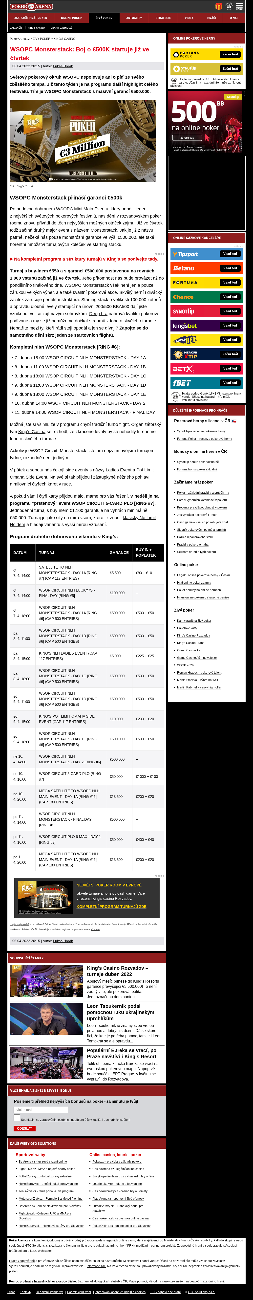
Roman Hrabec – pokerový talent (199, 672)
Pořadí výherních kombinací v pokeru (202, 500)
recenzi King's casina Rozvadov (105, 898)
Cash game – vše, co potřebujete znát (202, 522)
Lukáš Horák (63, 66)
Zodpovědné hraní (189, 1245)
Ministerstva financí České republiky (188, 1240)
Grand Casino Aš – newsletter (197, 658)
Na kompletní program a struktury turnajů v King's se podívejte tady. (86, 259)
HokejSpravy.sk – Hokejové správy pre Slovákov (51, 1226)
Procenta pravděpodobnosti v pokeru (202, 507)
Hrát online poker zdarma (194, 582)
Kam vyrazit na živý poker (194, 620)
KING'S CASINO (36, 27)
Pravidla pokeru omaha (193, 544)
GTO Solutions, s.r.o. (201, 1292)
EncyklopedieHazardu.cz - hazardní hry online (123, 1176)
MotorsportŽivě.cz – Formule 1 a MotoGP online (51, 1198)
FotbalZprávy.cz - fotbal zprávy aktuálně (45, 1176)
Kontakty (25, 1292)
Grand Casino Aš (61, 27)
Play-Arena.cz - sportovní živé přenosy (118, 1198)
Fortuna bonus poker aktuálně (197, 469)
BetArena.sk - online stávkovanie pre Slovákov (50, 1206)
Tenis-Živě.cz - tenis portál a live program (46, 1191)
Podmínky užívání (79, 1292)
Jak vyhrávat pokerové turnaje (197, 515)
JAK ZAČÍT (16, 27)
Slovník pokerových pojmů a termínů (201, 529)
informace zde (96, 1266)
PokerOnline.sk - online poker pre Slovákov (121, 1226)
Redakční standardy (49, 1292)
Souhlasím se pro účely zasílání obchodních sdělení (75, 1120)
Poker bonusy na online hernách (199, 590)
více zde (95, 929)
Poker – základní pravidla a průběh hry (203, 492)
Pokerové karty (187, 628)
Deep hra (98, 313)
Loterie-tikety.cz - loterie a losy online (117, 1184)
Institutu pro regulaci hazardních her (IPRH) (106, 1245)
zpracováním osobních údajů (59, 1120)
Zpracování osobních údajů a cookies (120, 1292)
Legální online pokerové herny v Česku (203, 575)
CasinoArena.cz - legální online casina (118, 1169)
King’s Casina (31, 431)
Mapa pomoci (138, 1281)
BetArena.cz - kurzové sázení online (43, 1161)
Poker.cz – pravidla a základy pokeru (117, 1161)
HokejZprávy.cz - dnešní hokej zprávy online (48, 1184)
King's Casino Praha (191, 643)
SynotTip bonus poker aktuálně (198, 462)
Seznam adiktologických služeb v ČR (102, 1281)
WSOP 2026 (185, 665)
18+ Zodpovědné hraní (165, 1292)
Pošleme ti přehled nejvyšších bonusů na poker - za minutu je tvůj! (76, 1101)
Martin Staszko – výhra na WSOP (199, 680)
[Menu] (239, 6)
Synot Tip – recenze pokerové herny (201, 431)
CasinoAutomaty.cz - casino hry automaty (120, 1191)
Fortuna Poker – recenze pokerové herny (204, 439)
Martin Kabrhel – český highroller (199, 687)
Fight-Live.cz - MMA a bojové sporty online (47, 1169)
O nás (11, 1292)
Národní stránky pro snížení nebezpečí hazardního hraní (186, 1281)
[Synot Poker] (205, 151)
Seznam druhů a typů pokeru (196, 552)
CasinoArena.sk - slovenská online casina (120, 1218)
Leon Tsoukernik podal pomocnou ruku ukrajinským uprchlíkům (120, 1012)
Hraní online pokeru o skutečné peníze (203, 597)
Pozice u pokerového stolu (195, 537)
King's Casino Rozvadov (193, 635)
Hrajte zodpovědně (19, 924)
